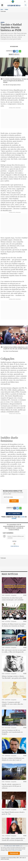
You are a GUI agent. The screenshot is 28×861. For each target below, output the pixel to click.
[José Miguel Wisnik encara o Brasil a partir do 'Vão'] (14, 800)
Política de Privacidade (17, 850)
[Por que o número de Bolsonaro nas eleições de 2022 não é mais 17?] (14, 746)
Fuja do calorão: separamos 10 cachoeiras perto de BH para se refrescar (11, 786)
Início (2, 9)
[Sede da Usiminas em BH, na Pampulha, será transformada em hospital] (14, 718)
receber (14, 501)
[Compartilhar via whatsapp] (20, 51)
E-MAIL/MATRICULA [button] (15, 546)
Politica (6, 9)
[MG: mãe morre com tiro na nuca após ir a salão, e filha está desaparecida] (14, 638)
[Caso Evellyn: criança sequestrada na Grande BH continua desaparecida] (14, 826)
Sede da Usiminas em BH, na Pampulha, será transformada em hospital (12, 732)
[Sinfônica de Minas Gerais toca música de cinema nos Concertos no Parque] (14, 611)
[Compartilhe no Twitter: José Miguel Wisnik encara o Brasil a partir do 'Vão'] (25, 809)
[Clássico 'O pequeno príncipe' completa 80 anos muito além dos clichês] (14, 690)
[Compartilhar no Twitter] (17, 51)
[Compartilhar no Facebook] (14, 51)
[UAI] (13, 1)
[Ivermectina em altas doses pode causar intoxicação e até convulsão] (14, 585)
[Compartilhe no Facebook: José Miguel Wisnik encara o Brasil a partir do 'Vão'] (24, 809)
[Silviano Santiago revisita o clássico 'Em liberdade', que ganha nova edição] (14, 664)
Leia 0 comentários (14, 514)
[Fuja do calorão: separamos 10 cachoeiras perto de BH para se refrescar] (14, 772)
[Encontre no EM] (25, 5)
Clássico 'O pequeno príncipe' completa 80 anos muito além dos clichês (12, 704)
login (23, 517)
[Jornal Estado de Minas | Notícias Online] (14, 6)
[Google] (14, 544)
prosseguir (14, 853)
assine (14, 518)
